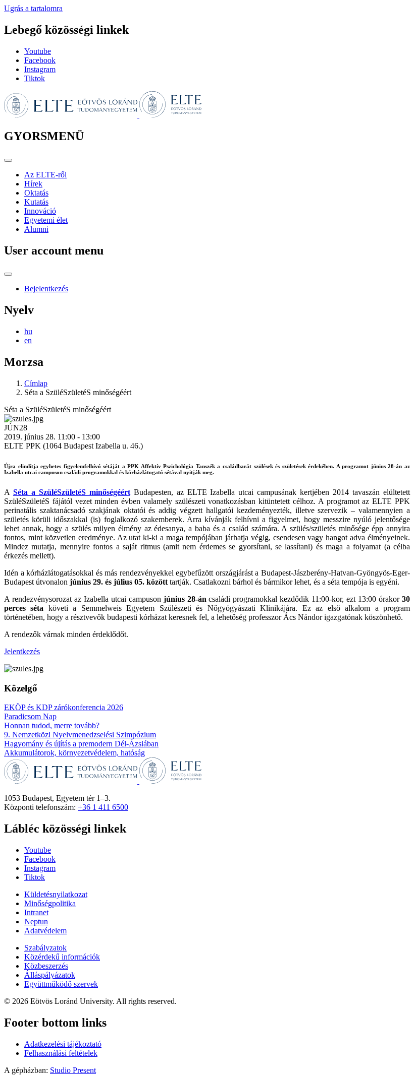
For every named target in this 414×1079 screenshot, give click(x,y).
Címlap (35, 383)
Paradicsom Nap (30, 716)
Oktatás (36, 192)
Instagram (40, 69)
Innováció (40, 211)
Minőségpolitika (50, 903)
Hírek (33, 183)
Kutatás (36, 202)
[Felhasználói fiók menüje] (8, 274)
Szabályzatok (45, 947)
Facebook (40, 60)
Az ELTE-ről (45, 174)
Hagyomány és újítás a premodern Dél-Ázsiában (81, 743)
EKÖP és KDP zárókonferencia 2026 (63, 707)
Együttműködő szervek (61, 984)
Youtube (37, 51)
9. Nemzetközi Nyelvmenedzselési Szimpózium (80, 734)
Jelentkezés (22, 651)
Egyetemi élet (46, 220)
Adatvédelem (45, 930)
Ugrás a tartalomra (33, 8)
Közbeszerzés (46, 966)
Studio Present (73, 1070)
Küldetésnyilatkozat (55, 894)
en (28, 340)
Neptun (36, 921)
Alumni (36, 229)
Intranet (36, 912)
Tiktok (34, 78)
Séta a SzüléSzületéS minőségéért (71, 492)
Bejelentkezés (46, 288)
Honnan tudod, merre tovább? (51, 725)
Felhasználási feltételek (60, 1053)
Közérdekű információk (62, 957)
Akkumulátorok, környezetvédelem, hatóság (74, 752)
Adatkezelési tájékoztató (62, 1044)
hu (28, 331)
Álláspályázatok (49, 975)
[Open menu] (8, 160)
